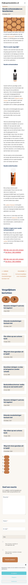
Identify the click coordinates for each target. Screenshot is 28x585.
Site (4, 537)
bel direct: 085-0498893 (13, 252)
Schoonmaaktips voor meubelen (20, 274)
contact (5, 241)
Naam (5, 521)
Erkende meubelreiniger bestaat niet (6, 275)
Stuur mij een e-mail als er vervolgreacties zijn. (11, 544)
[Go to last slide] (6, 299)
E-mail (5, 529)
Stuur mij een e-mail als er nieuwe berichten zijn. (13, 552)
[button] (25, 565)
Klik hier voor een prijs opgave (14, 250)
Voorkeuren (14, 581)
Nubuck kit (14, 217)
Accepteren (14, 573)
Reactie (6, 497)
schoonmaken (11, 36)
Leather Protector (10, 205)
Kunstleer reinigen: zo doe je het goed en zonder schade (13, 369)
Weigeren (14, 577)
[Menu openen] (24, 3)
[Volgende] (14, 299)
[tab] (6, 456)
